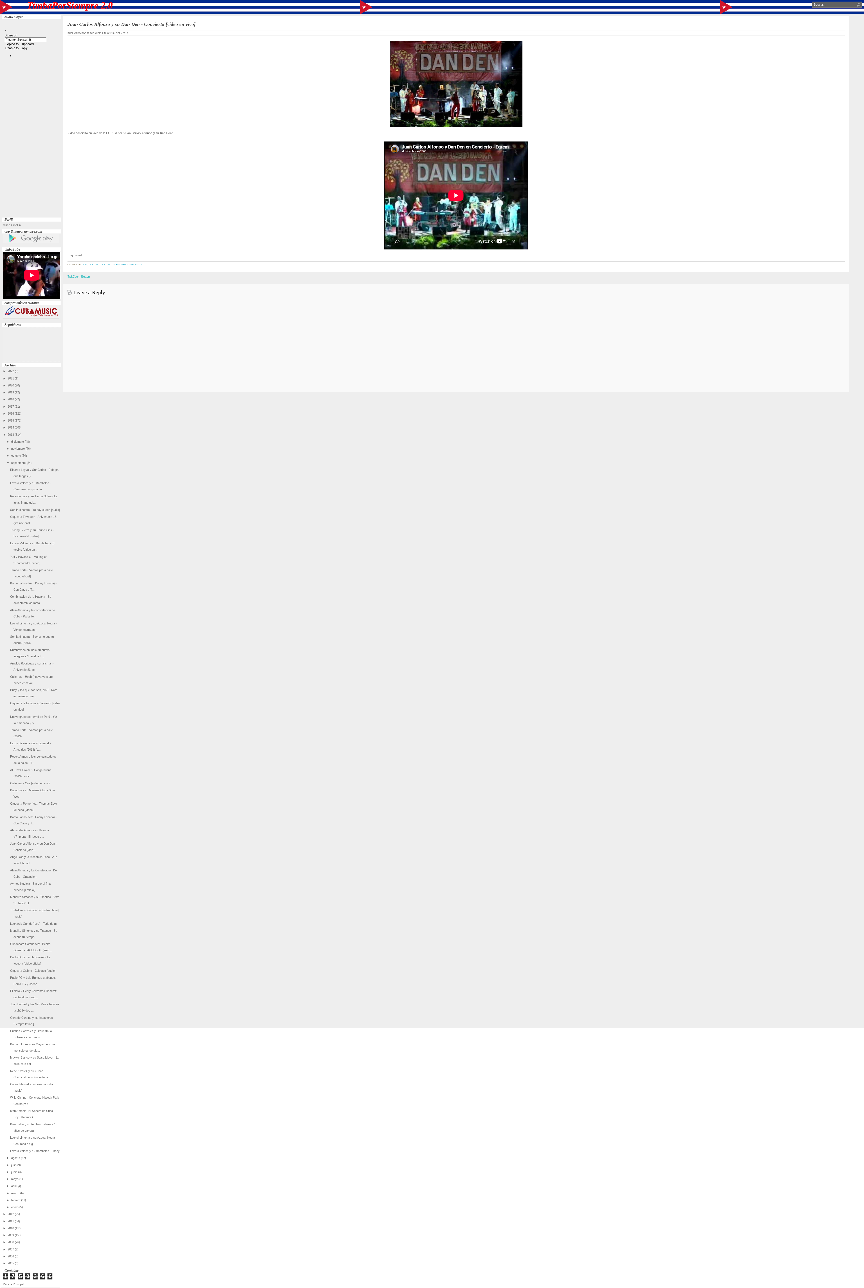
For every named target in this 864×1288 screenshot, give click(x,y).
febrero (16, 1200)
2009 (11, 1235)
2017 (11, 406)
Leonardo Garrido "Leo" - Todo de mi (33, 923)
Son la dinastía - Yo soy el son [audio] (35, 510)
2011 (11, 1221)
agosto (16, 1158)
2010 (11, 1228)
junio (14, 1172)
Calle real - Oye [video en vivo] (30, 783)
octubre (16, 455)
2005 (11, 1263)
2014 (11, 427)
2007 (11, 1249)
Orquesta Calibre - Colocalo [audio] (33, 970)
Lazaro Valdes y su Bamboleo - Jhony (35, 1151)
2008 (11, 1242)
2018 (11, 399)
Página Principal (13, 1284)
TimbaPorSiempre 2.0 (70, 5)
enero (15, 1207)
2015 (11, 420)
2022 (11, 371)
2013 (11, 434)
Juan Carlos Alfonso (113, 264)
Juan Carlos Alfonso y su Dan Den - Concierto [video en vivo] (132, 24)
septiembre (19, 462)
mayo (15, 1179)
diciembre (18, 441)
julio (14, 1165)
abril (14, 1186)
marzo (15, 1193)
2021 (11, 378)
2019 (11, 392)
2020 (11, 385)
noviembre (18, 448)
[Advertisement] (31, 148)
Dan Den (93, 264)
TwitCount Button (79, 276)
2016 (11, 413)
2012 (11, 1214)
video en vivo (135, 264)
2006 (11, 1256)
